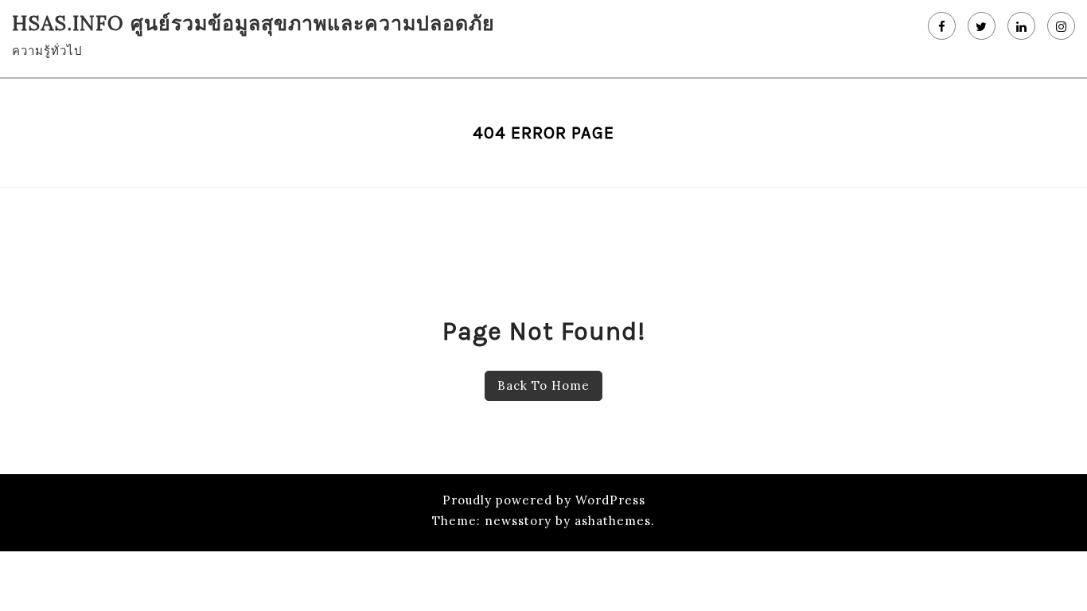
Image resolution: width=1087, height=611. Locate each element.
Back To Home (543, 385)
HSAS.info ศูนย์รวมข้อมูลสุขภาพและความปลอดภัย (253, 23)
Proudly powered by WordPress (543, 500)
